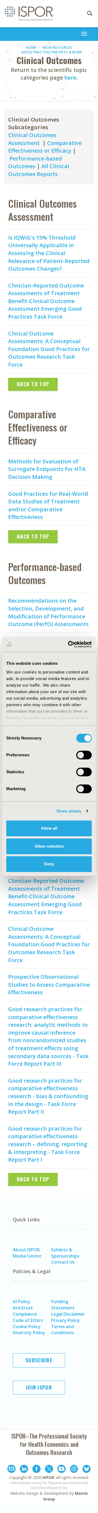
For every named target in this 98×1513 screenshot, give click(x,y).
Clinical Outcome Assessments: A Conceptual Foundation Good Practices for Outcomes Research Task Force (49, 349)
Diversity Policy (29, 1333)
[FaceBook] (36, 1470)
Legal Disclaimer (68, 1314)
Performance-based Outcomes (35, 162)
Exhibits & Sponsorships (65, 1253)
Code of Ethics (28, 1320)
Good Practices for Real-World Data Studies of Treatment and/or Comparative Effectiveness (48, 505)
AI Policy (21, 1301)
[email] (11, 1470)
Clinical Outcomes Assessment (32, 139)
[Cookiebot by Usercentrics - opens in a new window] (69, 644)
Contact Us (63, 1262)
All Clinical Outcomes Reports (38, 170)
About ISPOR (26, 1250)
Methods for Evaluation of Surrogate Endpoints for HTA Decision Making (46, 469)
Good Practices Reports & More (51, 52)
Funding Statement (63, 1304)
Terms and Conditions (62, 1330)
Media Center (27, 1256)
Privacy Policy (65, 1320)
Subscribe (39, 1360)
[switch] (84, 755)
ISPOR (48, 1477)
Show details (68, 811)
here (70, 77)
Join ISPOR (39, 1387)
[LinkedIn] (24, 1470)
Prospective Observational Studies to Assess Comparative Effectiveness (49, 984)
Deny (49, 864)
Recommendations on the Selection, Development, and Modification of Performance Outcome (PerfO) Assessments (48, 612)
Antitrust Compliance (25, 1311)
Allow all (49, 828)
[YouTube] (61, 1470)
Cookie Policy (27, 1327)
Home (31, 47)
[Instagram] (74, 1470)
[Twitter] (49, 1470)
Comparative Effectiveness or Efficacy (45, 147)
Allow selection (49, 846)
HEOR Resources (57, 47)
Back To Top (33, 384)
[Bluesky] (86, 1470)
